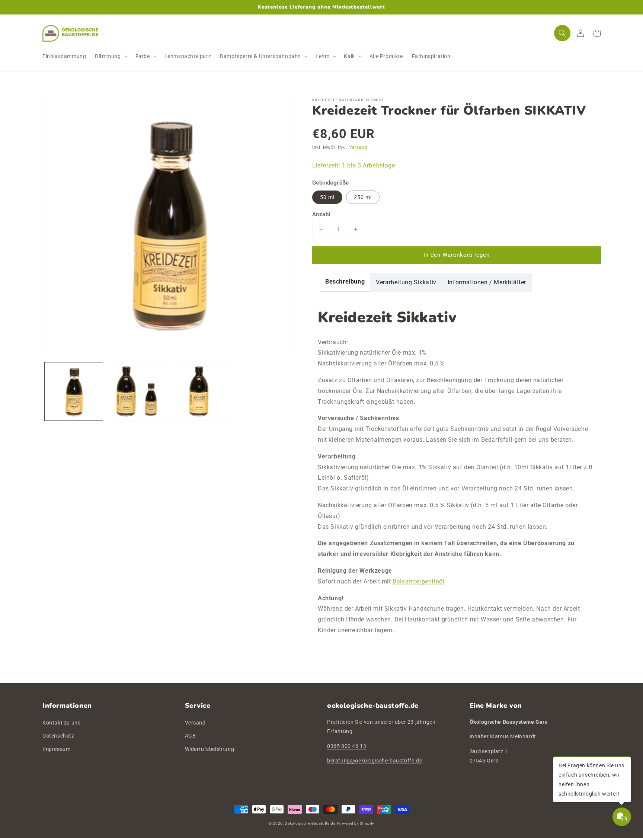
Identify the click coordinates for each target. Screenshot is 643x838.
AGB (190, 736)
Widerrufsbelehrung (209, 749)
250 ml (363, 197)
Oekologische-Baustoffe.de (310, 823)
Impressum (56, 749)
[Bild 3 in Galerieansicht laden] (199, 391)
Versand (358, 147)
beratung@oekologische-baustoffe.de (374, 761)
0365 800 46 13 (346, 746)
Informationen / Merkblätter (487, 282)
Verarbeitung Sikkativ (406, 282)
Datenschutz (58, 736)
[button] (110, 56)
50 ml (327, 197)
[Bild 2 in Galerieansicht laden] (136, 391)
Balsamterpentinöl (418, 581)
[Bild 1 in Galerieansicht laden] (73, 391)
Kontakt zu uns (61, 723)
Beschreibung (345, 281)
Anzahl (321, 214)
